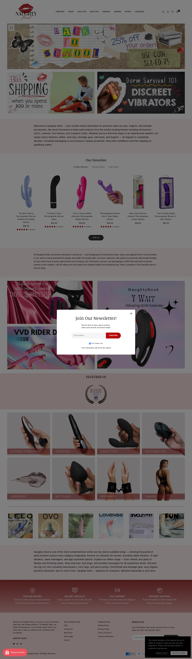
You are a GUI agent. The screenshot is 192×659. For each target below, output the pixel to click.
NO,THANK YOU (97, 343)
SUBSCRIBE (113, 335)
